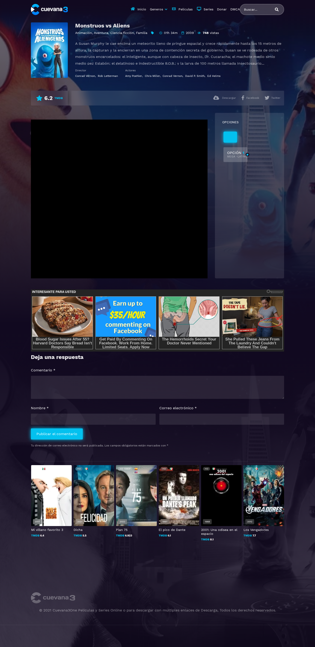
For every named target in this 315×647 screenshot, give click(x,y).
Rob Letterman (108, 76)
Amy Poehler (133, 76)
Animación (83, 33)
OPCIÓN (237, 154)
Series (208, 9)
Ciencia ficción (122, 33)
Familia (141, 33)
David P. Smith (195, 76)
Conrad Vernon (85, 76)
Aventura (101, 33)
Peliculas (185, 9)
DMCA (235, 9)
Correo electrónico (178, 408)
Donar (222, 9)
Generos (156, 9)
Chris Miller (152, 76)
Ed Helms (213, 76)
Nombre (40, 408)
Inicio (141, 9)
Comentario (43, 370)
